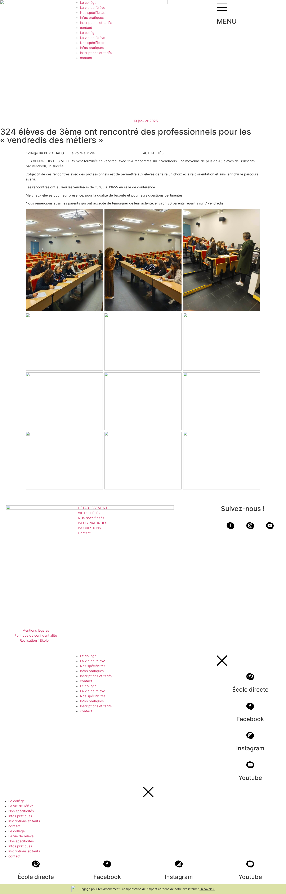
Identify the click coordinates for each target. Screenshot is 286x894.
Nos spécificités (92, 12)
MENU (227, 21)
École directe (250, 689)
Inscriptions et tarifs (96, 22)
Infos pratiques (92, 17)
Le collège (88, 2)
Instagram (250, 748)
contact (86, 28)
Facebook (250, 719)
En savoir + (207, 889)
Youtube (250, 777)
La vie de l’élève (92, 7)
